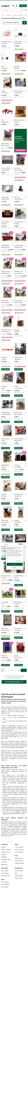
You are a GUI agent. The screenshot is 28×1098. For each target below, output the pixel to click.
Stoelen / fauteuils (17, 15)
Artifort (22, 736)
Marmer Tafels (18, 878)
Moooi (4, 717)
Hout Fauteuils (5, 873)
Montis (19, 735)
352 (19, 670)
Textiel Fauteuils (5, 875)
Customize (14, 567)
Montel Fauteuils (19, 852)
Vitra (16, 873)
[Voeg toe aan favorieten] (12, 42)
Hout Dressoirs (19, 870)
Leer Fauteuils (4, 870)
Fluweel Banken (19, 875)
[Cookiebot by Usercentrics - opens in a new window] (18, 544)
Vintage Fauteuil (19, 860)
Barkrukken (4, 857)
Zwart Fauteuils (5, 884)
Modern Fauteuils (19, 863)
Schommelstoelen (5, 859)
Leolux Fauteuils (19, 847)
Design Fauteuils (19, 858)
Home (2, 15)
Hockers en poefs (5, 852)
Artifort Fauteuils (19, 849)
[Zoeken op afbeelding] (22, 10)
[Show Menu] (26, 10)
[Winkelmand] (13, 6)
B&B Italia (5, 812)
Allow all (14, 564)
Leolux (8, 781)
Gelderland (5, 721)
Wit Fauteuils (4, 887)
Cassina (4, 715)
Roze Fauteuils (5, 882)
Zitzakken (3, 854)
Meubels (9, 15)
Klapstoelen (4, 864)
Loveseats (4, 862)
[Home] (5, 6)
